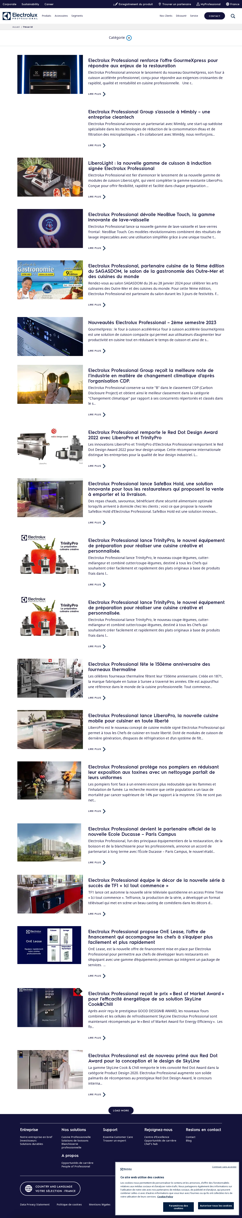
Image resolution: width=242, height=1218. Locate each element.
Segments (77, 15)
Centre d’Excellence (156, 1137)
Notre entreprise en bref (36, 1137)
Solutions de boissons (74, 1140)
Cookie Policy (165, 1196)
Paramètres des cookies (178, 1207)
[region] (177, 1188)
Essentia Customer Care (118, 1137)
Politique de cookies (69, 1204)
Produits (46, 15)
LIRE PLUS (94, 93)
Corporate (9, 4)
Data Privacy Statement (35, 1204)
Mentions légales (99, 1204)
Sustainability (30, 4)
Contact (214, 16)
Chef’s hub (151, 1144)
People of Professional (75, 1166)
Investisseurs (28, 1140)
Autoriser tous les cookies (216, 1205)
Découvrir (181, 15)
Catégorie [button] (117, 37)
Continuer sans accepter (224, 1166)
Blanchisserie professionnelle (71, 1145)
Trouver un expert (114, 1140)
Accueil (16, 26)
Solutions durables (31, 1144)
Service (194, 15)
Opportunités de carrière (77, 1163)
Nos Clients (166, 15)
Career (49, 4)
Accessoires (61, 15)
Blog (189, 1140)
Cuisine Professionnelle (76, 1137)
